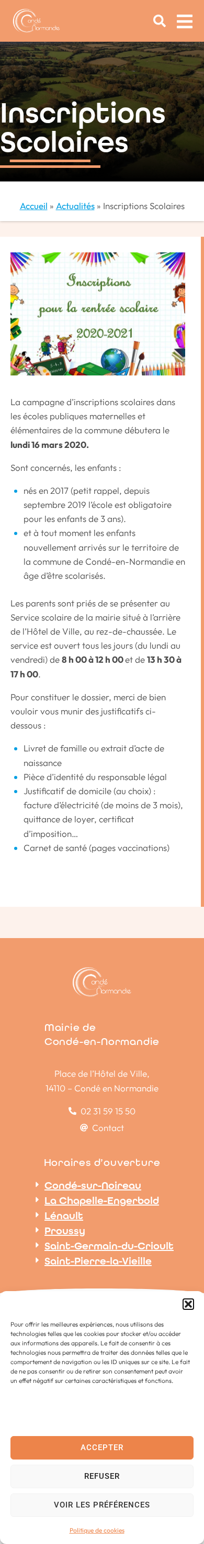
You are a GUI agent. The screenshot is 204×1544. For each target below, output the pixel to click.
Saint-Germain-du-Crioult (109, 1245)
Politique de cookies (97, 1530)
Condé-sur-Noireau (92, 1185)
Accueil (34, 205)
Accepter (102, 1447)
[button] (188, 1304)
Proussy (64, 1230)
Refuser (102, 1476)
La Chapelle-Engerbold (101, 1200)
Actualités (75, 205)
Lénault (63, 1215)
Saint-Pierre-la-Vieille (98, 1261)
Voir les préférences (102, 1505)
